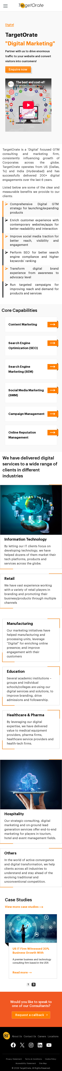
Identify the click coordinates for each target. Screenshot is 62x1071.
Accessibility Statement (26, 1063)
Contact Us (30, 1036)
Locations (53, 1036)
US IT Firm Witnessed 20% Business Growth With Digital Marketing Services (31, 952)
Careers (42, 1036)
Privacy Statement (14, 1059)
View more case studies (22, 906)
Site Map (43, 1063)
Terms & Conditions (33, 1059)
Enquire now (18, 69)
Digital (9, 24)
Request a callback (29, 1014)
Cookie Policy (50, 1059)
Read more (20, 972)
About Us (17, 1036)
